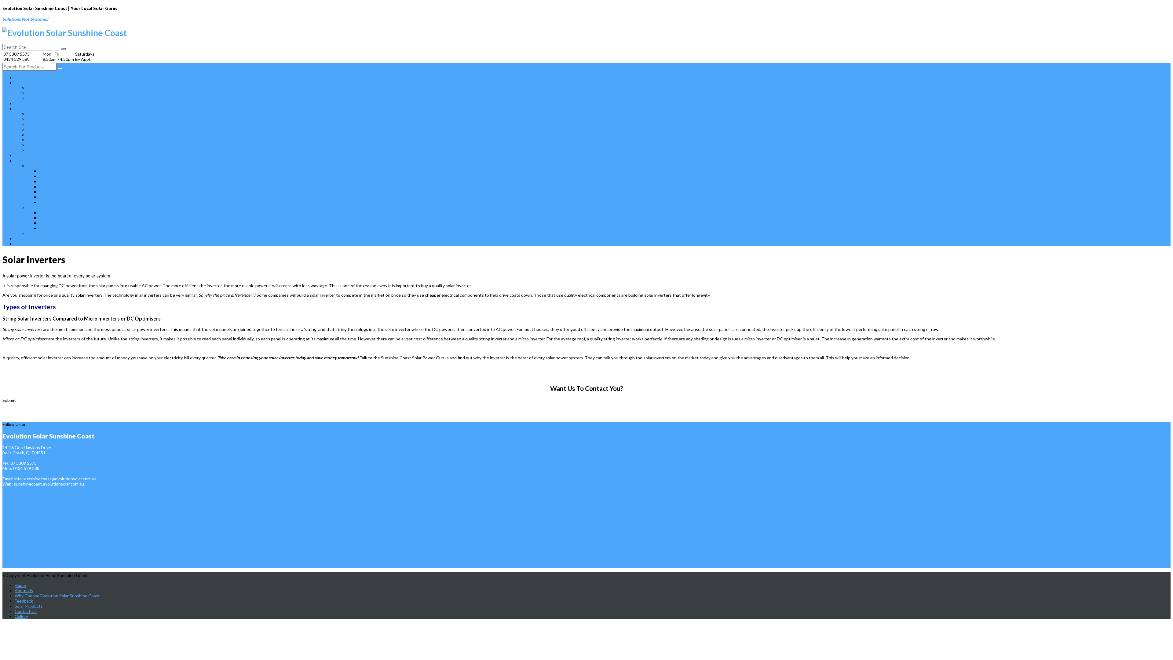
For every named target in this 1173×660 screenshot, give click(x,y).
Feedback (24, 600)
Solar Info (24, 108)
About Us (24, 82)
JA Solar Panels (52, 202)
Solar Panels (38, 165)
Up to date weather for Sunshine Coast (31, 419)
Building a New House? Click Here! (57, 140)
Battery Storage (41, 233)
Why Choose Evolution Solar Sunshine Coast (66, 93)
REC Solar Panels (54, 176)
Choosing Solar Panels (59, 171)
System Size (37, 145)
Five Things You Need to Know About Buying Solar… (73, 119)
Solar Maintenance (34, 155)
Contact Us (26, 243)
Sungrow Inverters (55, 223)
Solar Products (30, 160)
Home (21, 77)
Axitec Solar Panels (56, 191)
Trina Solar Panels (55, 197)
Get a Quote (27, 238)
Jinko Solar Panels (55, 181)
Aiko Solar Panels (54, 186)
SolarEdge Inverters (56, 228)
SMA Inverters (52, 217)
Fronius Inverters (54, 212)
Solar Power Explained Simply (53, 114)
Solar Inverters (40, 207)
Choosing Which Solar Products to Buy (61, 134)
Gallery (21, 616)
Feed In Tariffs (39, 129)
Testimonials (38, 98)
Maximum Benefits (43, 150)
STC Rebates (38, 124)
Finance (22, 103)
